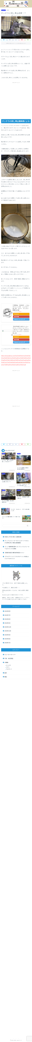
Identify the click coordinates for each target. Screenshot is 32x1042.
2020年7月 (7, 642)
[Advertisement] (16, 100)
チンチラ (3, 10)
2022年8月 (7, 611)
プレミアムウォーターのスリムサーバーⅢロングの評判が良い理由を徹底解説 (17, 541)
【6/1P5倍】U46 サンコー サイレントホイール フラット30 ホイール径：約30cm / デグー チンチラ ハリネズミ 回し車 (21, 330)
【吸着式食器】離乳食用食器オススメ (14, 552)
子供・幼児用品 (9, 658)
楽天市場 (16, 316)
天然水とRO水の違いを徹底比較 (13, 536)
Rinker (20, 311)
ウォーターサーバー (10, 654)
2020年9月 (7, 635)
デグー (8, 667)
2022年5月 (7, 623)
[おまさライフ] (16, 6)
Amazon (16, 314)
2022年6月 (7, 619)
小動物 (6, 662)
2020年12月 (8, 627)
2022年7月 (7, 615)
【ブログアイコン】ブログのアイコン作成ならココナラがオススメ (17, 557)
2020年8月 (7, 638)
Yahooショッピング (19, 319)
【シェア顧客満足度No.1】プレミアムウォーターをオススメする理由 (17, 547)
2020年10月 (8, 631)
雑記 (6, 676)
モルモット (9, 669)
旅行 (6, 673)
